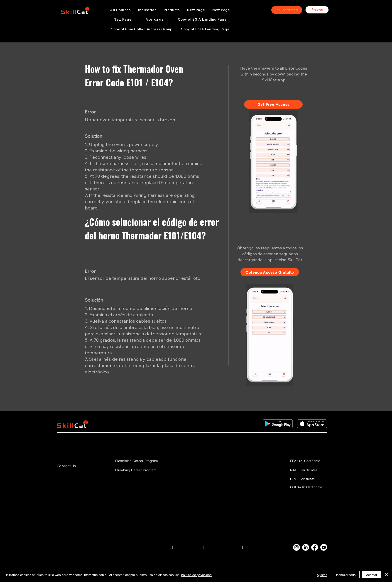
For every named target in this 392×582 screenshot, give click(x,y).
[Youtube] (323, 547)
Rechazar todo (345, 574)
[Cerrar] (386, 574)
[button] (147, 10)
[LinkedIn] (305, 547)
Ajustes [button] (322, 574)
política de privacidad (196, 574)
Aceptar (371, 574)
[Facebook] (314, 547)
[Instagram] (296, 547)
